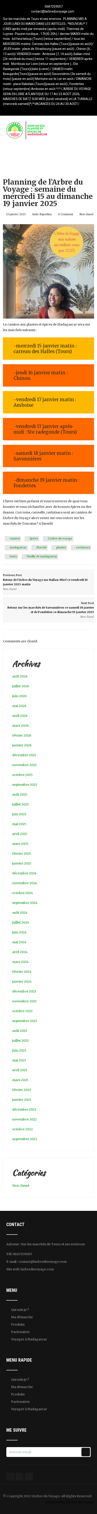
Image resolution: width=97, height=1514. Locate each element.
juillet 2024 (20, 922)
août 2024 (20, 913)
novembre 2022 (24, 1119)
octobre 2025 (22, 775)
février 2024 (21, 972)
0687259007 (54, 6)
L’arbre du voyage (60, 538)
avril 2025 (19, 834)
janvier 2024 (22, 982)
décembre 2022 (24, 1109)
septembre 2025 (24, 785)
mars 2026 (20, 726)
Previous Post (45, 580)
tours (13, 556)
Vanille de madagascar (42, 556)
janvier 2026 (22, 745)
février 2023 (21, 1090)
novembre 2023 (24, 1001)
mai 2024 (19, 942)
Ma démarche (22, 1317)
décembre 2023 (24, 991)
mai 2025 (19, 824)
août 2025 (19, 794)
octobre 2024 (22, 893)
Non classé (86, 214)
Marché (41, 547)
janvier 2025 (21, 863)
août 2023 (19, 1031)
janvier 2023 (21, 1100)
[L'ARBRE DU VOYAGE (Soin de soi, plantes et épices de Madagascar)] (26, 124)
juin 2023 (19, 1050)
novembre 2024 (24, 883)
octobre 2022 (22, 1129)
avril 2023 (19, 1070)
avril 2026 (20, 716)
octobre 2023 (22, 1011)
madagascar (18, 547)
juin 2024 (19, 932)
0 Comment (65, 214)
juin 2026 (19, 696)
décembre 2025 (24, 755)
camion (15, 538)
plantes (61, 547)
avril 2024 (20, 952)
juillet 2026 (20, 686)
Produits (18, 1324)
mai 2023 (19, 1060)
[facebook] (41, 109)
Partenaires (20, 1332)
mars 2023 (20, 1080)
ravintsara (83, 547)
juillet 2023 (20, 1041)
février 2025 (21, 854)
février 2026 (21, 735)
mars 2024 (20, 962)
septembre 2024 (24, 903)
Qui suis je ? (20, 1310)
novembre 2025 (24, 765)
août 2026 (20, 676)
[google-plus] (49, 109)
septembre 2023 (24, 1021)
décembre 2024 (24, 873)
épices (34, 538)
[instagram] (56, 109)
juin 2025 (19, 814)
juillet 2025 (20, 804)
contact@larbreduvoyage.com (52, 11)
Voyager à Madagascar (29, 1339)
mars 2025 (20, 844)
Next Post (50, 608)
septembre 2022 (24, 1139)
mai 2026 (19, 706)
